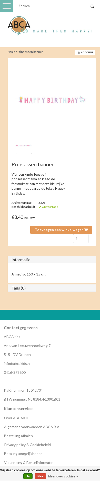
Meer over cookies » (63, 476)
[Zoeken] (92, 7)
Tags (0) (19, 287)
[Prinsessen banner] (51, 99)
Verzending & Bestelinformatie (28, 462)
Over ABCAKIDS (18, 418)
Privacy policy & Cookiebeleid (27, 444)
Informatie (21, 259)
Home (11, 51)
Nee (40, 476)
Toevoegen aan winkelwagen (59, 229)
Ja (28, 476)
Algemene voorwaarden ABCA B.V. (32, 427)
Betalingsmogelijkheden (23, 453)
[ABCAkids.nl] (50, 23)
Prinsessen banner (30, 51)
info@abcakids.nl (17, 363)
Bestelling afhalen (18, 436)
